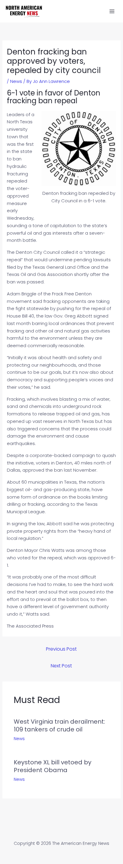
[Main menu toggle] (112, 11)
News (16, 81)
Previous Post (61, 649)
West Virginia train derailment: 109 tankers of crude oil (59, 725)
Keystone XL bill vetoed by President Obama (52, 766)
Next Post (61, 665)
